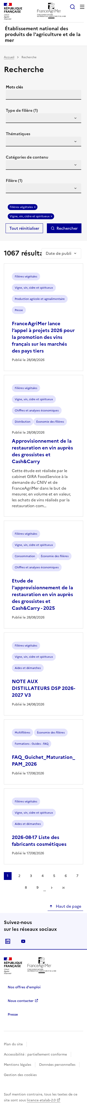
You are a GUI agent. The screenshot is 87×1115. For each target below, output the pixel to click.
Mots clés (14, 87)
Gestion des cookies (20, 1074)
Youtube (23, 941)
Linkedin (8, 941)
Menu (82, 7)
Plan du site (13, 1044)
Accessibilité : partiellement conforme (35, 1054)
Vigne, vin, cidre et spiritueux (30, 216)
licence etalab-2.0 (41, 1100)
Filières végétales (21, 207)
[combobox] (43, 118)
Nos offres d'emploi (24, 987)
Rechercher (67, 228)
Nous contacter (21, 1000)
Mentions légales (17, 1064)
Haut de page (68, 906)
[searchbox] (12, 119)
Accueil (9, 57)
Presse (13, 1014)
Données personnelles (57, 1064)
